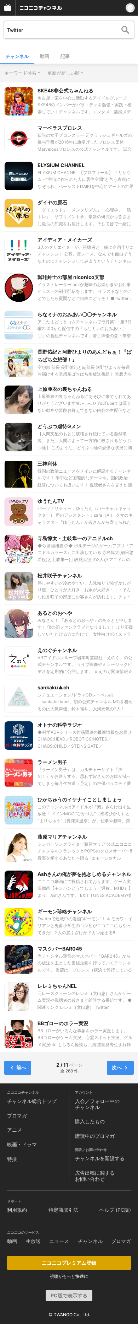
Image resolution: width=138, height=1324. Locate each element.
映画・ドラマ (22, 1144)
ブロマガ (17, 1116)
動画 (44, 56)
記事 (65, 56)
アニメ (14, 1130)
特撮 (12, 1159)
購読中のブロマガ (95, 1136)
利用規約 (17, 1210)
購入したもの (90, 1121)
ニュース (59, 1241)
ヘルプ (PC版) (115, 1210)
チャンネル (17, 56)
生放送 (33, 1241)
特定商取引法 (63, 1210)
